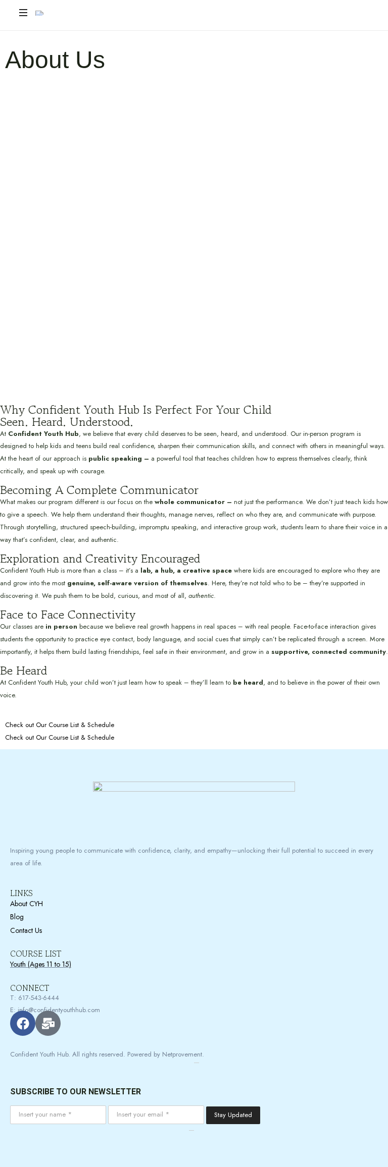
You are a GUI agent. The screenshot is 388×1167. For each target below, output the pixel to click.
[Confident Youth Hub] (98, 12)
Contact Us (26, 930)
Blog (17, 917)
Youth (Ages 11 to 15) (40, 964)
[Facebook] (22, 1023)
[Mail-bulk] (48, 1023)
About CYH (26, 904)
